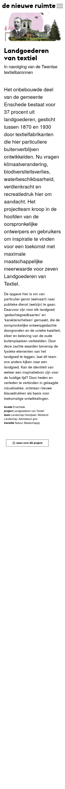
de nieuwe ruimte (29, 5)
